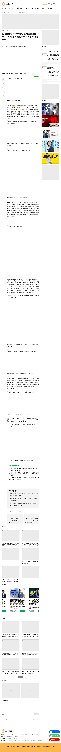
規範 (3, 714)
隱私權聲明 (32, 746)
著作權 (28, 746)
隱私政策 (40, 740)
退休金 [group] (9, 12)
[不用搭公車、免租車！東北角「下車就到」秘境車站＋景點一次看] (44, 55)
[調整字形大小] (3, 95)
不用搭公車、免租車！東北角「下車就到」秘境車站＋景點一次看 (53, 54)
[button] (58, 4)
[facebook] (49, 4)
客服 (14, 746)
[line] (51, 4)
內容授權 (21, 736)
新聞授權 (19, 746)
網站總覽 (54, 746)
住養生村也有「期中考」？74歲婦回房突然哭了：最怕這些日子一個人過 (53, 67)
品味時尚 (28, 8)
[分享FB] (3, 79)
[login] (56, 4)
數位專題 (44, 8)
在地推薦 (16, 8)
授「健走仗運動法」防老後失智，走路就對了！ (30, 562)
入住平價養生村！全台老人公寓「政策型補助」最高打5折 (53, 76)
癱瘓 (29, 512)
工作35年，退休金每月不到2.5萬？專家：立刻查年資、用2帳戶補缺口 (53, 59)
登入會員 (15, 740)
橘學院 (38, 8)
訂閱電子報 (21, 740)
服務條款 (24, 746)
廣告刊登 (16, 736)
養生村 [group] (3, 12)
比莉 (24, 512)
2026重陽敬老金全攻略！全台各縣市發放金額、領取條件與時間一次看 (53, 50)
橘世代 (3, 30)
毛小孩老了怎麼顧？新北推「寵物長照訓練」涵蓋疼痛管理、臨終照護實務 (53, 72)
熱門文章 (44, 46)
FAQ (11, 746)
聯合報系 (39, 746)
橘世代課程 (9, 738)
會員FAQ (16, 738)
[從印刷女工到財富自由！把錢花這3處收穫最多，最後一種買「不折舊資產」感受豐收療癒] (10, 664)
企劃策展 (49, 8)
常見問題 (27, 740)
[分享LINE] (3, 83)
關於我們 (48, 746)
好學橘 (9, 30)
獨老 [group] (24, 12)
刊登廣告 (7, 746)
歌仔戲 (15, 512)
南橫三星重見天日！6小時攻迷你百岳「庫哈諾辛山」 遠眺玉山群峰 (10, 580)
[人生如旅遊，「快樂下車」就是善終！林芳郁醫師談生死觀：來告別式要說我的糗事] (30, 645)
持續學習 (10, 8)
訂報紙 (43, 746)
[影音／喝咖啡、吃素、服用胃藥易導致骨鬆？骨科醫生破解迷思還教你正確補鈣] (10, 535)
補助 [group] (20, 12)
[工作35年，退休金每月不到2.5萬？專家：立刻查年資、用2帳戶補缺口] (44, 59)
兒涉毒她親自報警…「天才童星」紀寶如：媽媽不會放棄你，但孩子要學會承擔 (10, 654)
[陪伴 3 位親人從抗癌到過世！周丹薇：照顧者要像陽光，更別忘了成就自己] (30, 664)
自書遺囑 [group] (14, 12)
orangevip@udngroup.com (13, 734)
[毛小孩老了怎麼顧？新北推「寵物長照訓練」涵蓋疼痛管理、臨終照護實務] (44, 72)
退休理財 (4, 8)
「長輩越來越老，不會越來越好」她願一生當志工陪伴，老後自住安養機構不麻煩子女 (30, 635)
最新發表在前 (35, 719)
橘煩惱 (34, 8)
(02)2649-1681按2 (25, 734)
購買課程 (45, 3)
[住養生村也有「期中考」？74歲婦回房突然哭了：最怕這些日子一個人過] (44, 68)
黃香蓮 (9, 512)
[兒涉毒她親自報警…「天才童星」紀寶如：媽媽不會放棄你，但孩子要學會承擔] (10, 645)
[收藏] (3, 91)
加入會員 (9, 740)
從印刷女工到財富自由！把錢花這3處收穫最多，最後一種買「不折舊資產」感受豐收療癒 (10, 672)
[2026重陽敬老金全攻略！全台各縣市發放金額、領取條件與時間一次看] (44, 51)
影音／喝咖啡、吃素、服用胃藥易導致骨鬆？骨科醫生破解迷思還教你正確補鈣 (10, 544)
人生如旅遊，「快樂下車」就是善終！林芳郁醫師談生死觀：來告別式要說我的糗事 (30, 654)
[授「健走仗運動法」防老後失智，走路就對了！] (30, 554)
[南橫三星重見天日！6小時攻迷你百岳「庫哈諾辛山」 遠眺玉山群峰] (10, 572)
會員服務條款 (33, 740)
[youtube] (54, 4)
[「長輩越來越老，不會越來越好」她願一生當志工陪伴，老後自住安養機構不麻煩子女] (30, 627)
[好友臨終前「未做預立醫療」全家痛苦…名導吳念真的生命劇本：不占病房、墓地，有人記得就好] (10, 627)
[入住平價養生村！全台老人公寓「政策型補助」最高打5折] (44, 76)
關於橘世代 (9, 736)
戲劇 (20, 512)
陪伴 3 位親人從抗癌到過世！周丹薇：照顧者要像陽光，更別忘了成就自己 (30, 672)
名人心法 (15, 30)
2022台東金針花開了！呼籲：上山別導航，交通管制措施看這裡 (30, 544)
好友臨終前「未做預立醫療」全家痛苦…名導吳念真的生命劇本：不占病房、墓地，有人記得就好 (10, 635)
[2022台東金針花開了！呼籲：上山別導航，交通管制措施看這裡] (30, 535)
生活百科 (22, 8)
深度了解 (7, 611)
